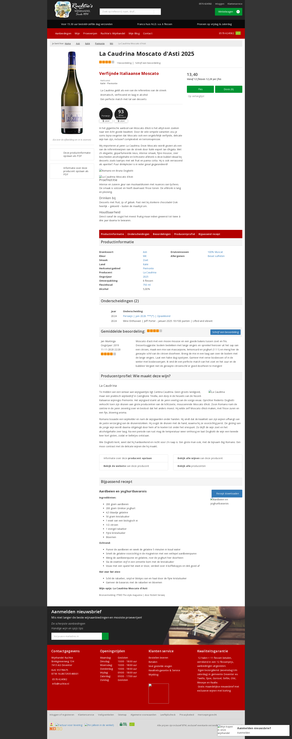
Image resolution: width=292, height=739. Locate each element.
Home (68, 43)
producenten (192, 466)
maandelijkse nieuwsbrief (219, 686)
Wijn (77, 33)
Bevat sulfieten (216, 256)
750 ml (147, 284)
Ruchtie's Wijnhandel (113, 33)
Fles (200, 89)
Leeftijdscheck (168, 714)
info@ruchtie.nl (60, 683)
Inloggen (219, 3)
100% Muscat (215, 252)
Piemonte (100, 43)
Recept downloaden (227, 493)
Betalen (153, 661)
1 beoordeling (124, 62)
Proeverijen (90, 33)
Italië (87, 43)
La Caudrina (149, 272)
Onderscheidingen (138, 234)
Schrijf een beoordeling (147, 62)
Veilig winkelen (106, 714)
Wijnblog (153, 674)
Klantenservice (235, 3)
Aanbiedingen (63, 33)
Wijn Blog (134, 33)
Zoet (145, 260)
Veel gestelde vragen (160, 666)
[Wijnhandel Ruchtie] (73, 9)
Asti (78, 43)
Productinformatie (112, 234)
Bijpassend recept (209, 234)
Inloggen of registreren (62, 714)
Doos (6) (229, 89)
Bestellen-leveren (158, 657)
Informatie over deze (128, 458)
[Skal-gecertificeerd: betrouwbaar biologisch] (238, 33)
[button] (106, 114)
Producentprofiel (184, 234)
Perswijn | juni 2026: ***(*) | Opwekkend (147, 316)
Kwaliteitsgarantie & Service (164, 670)
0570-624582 (205, 3)
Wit (111, 43)
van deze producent (126, 466)
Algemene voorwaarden (143, 714)
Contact (147, 33)
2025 (146, 276)
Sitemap (122, 714)
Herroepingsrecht (207, 714)
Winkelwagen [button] (228, 11)
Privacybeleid (187, 714)
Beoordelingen (162, 234)
